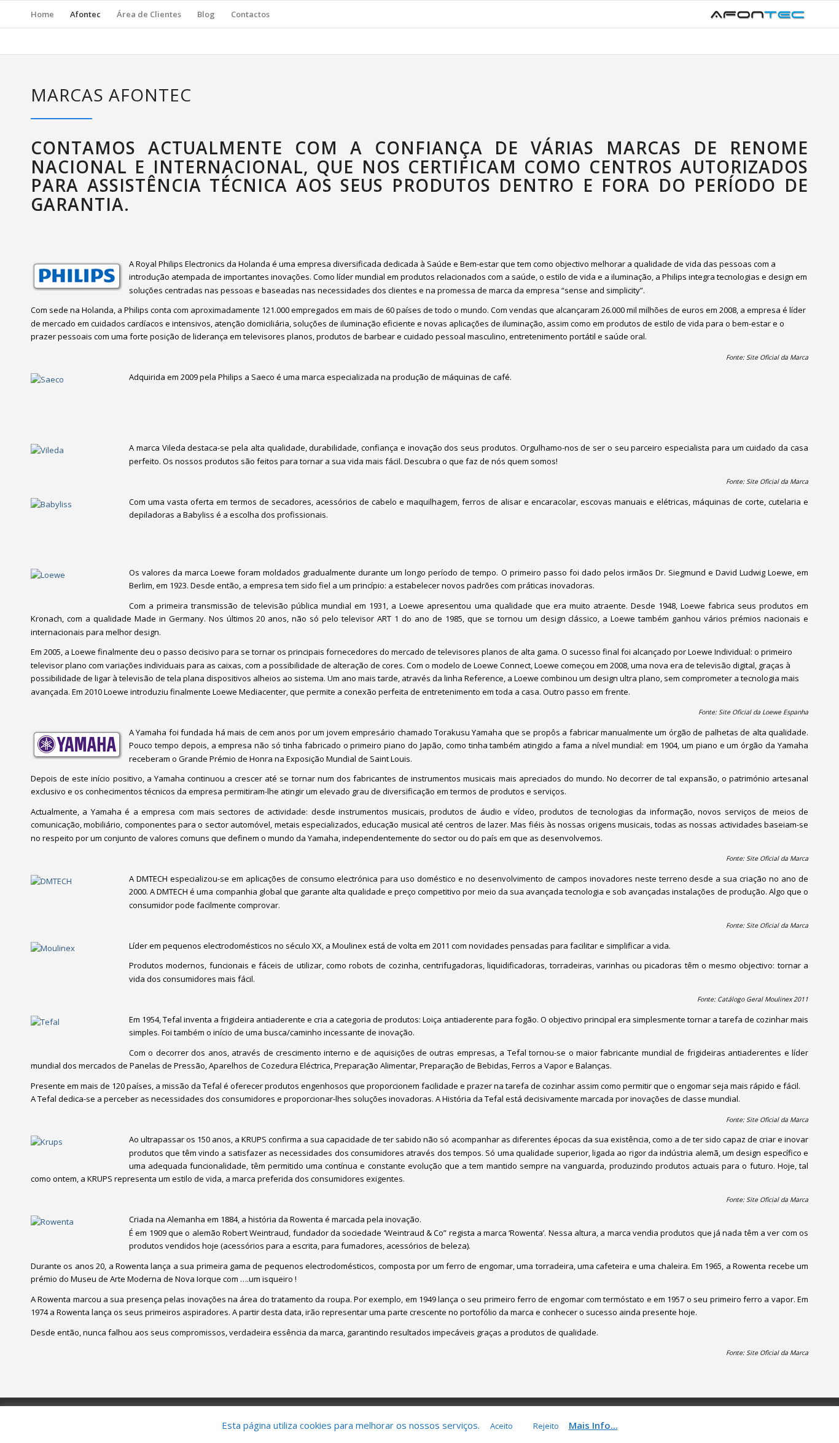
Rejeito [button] (546, 1425)
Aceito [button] (501, 1425)
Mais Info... (593, 1425)
